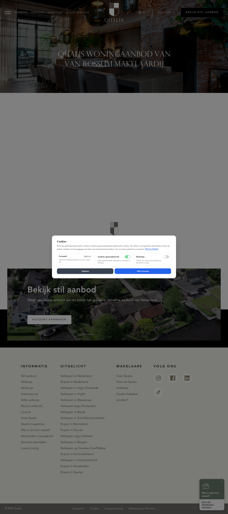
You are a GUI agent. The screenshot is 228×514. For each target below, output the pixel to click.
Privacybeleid (151, 249)
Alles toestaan (143, 271)
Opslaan (85, 271)
